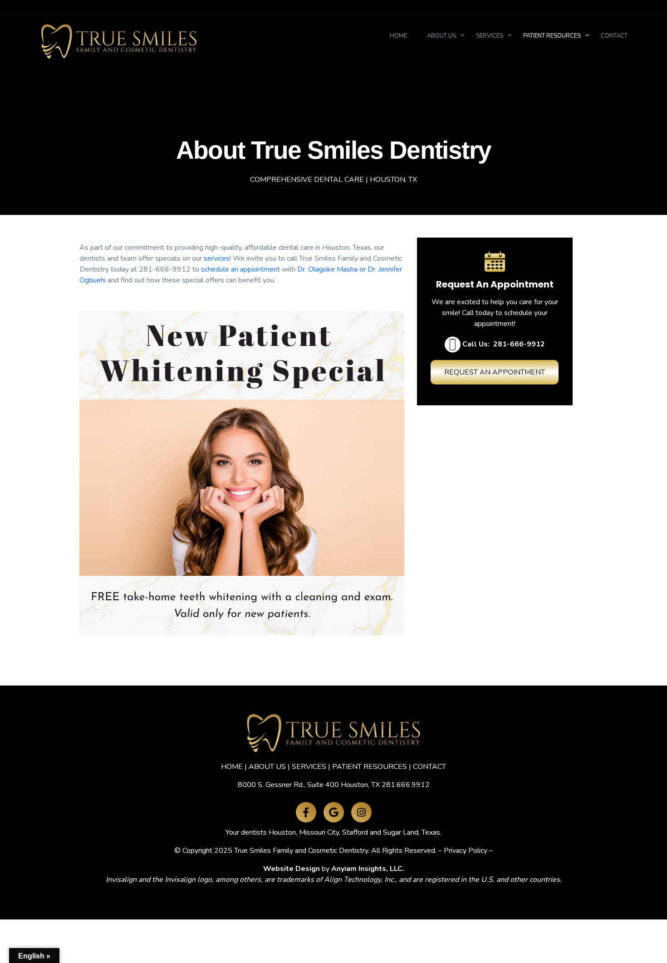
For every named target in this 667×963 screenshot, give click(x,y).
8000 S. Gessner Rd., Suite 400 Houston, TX (309, 785)
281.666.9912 (406, 785)
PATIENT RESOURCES (369, 767)
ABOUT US (267, 767)
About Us (441, 36)
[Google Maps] (334, 812)
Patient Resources (552, 36)
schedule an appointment (240, 269)
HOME (232, 767)
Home (398, 36)
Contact (614, 36)
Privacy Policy (465, 851)
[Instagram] (361, 812)
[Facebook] (306, 812)
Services (489, 36)
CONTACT (429, 767)
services (217, 258)
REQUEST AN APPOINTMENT (494, 372)
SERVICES (309, 767)
